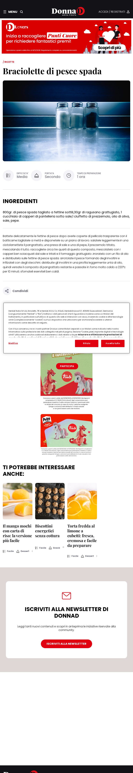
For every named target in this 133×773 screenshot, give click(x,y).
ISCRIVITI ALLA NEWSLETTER (66, 644)
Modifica (13, 343)
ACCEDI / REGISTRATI (112, 12)
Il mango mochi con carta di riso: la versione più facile (17, 533)
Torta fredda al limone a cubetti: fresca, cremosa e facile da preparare (82, 535)
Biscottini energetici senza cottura (47, 530)
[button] (10, 12)
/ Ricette (8, 62)
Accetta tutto (113, 343)
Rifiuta (86, 343)
